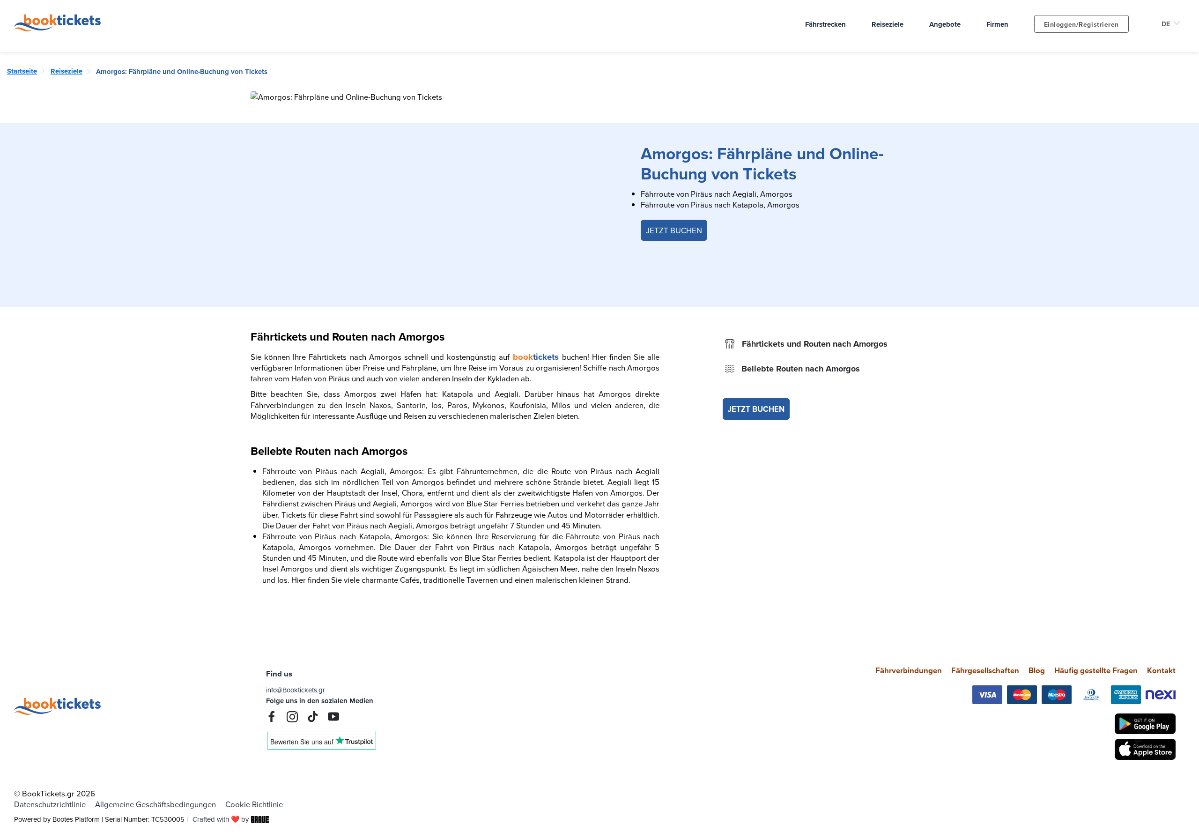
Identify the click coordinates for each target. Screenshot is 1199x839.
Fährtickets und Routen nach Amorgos (815, 344)
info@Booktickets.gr (295, 690)
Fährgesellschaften (985, 670)
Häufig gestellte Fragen (1096, 670)
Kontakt (1161, 670)
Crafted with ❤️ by (220, 819)
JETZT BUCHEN (674, 230)
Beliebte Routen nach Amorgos (800, 369)
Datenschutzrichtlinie (50, 804)
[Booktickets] (59, 28)
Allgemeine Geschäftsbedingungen (155, 804)
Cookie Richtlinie (254, 804)
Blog (1037, 670)
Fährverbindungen (908, 670)
